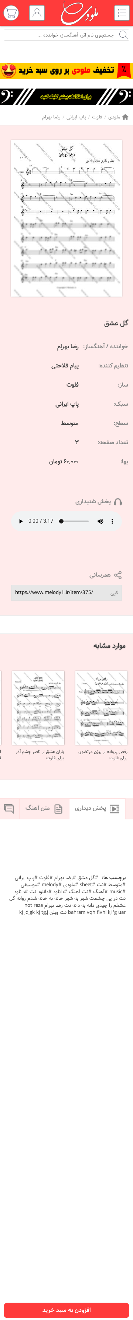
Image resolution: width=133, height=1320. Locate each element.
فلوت (97, 117)
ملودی (114, 117)
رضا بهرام (51, 117)
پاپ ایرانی (76, 117)
